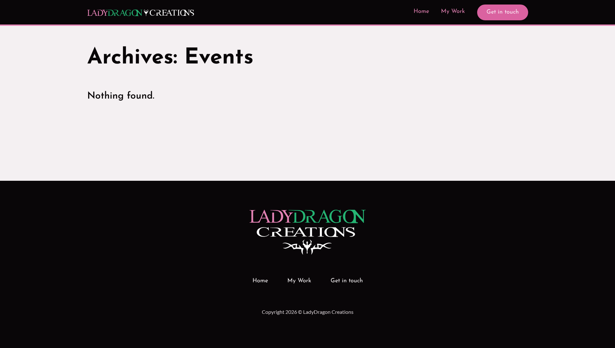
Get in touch (503, 12)
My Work (453, 12)
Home (421, 12)
